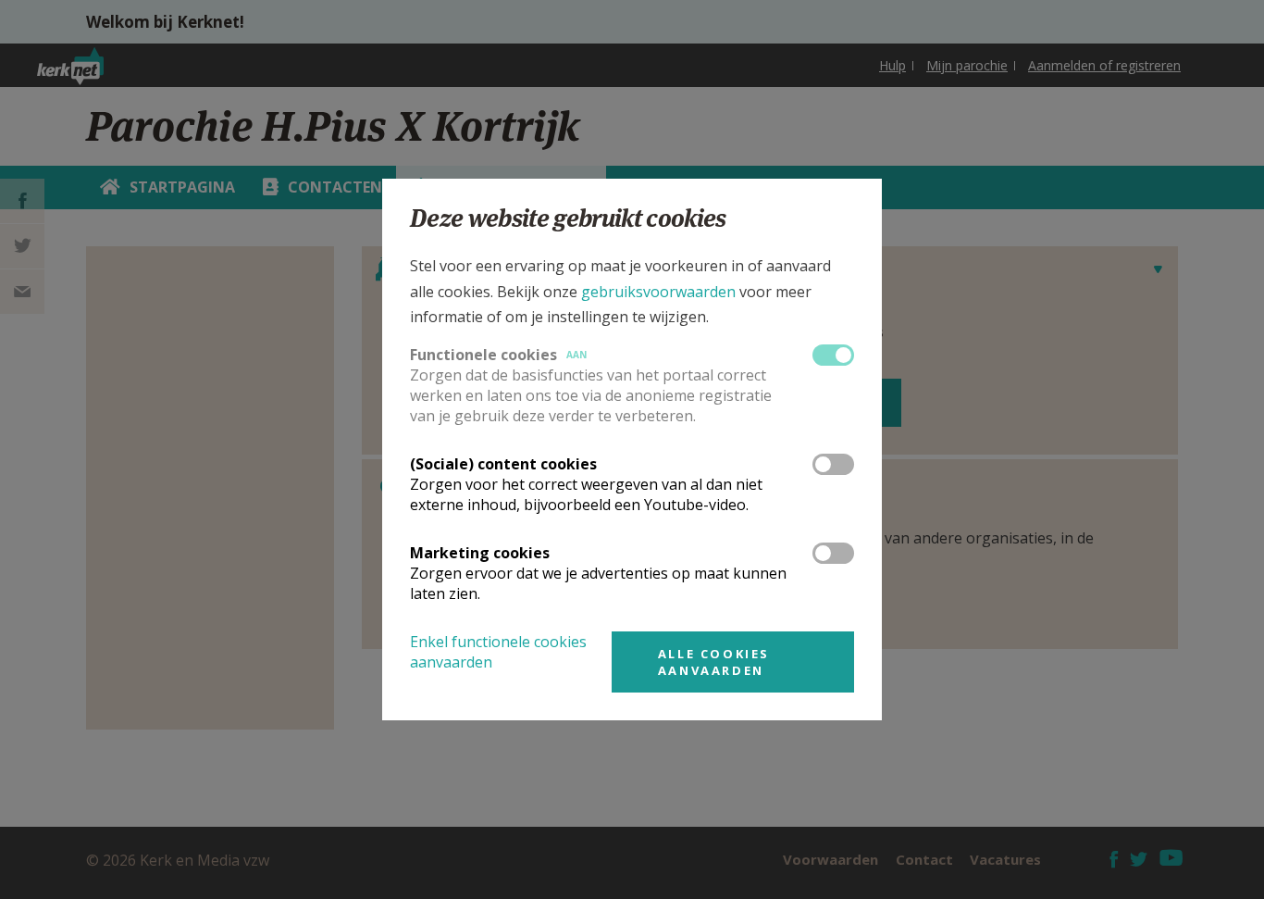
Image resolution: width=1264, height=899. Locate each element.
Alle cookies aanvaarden (714, 662)
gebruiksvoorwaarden (658, 291)
